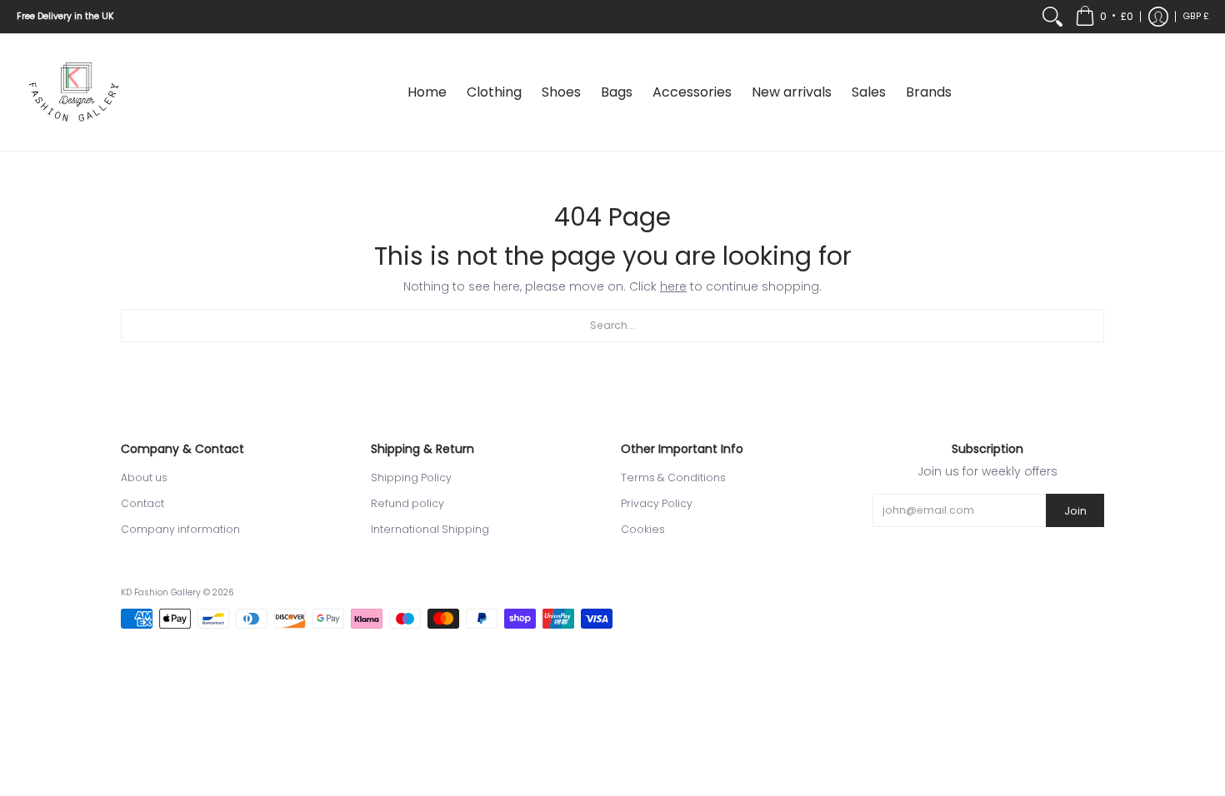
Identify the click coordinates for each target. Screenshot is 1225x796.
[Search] (1053, 16)
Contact (142, 503)
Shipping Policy (411, 477)
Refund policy (407, 503)
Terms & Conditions (673, 477)
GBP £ (1196, 16)
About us (144, 477)
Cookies (643, 529)
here (673, 286)
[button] (1104, 16)
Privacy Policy (656, 503)
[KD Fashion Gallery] (75, 92)
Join (1075, 511)
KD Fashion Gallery (161, 592)
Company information (180, 529)
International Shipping (430, 529)
